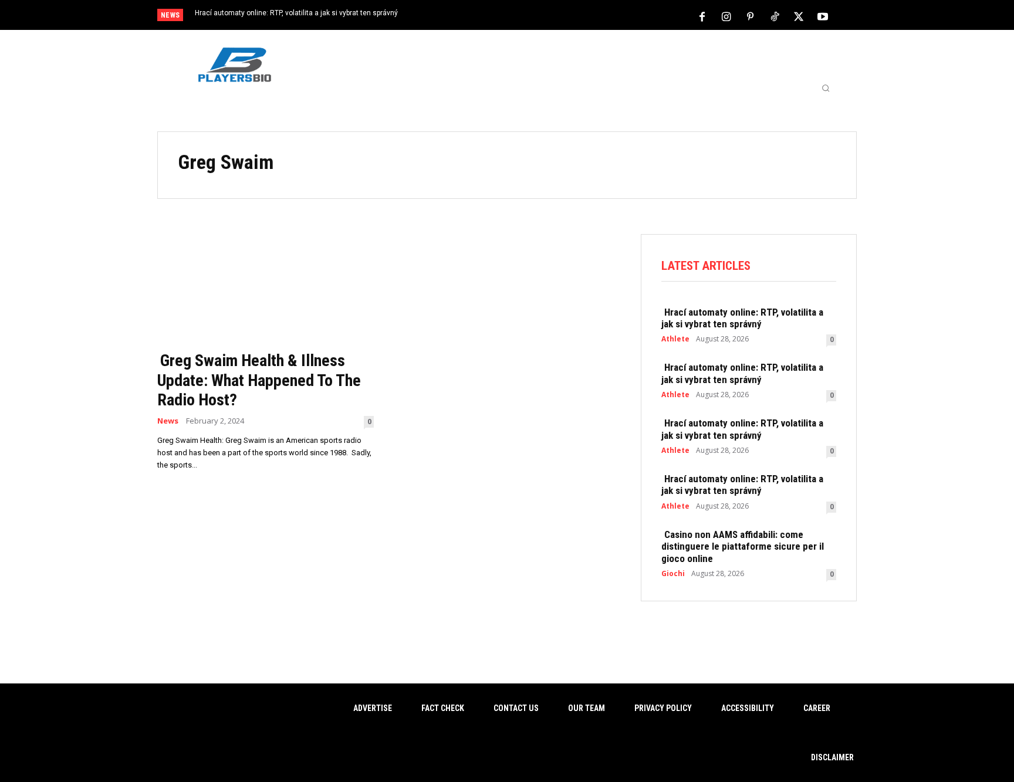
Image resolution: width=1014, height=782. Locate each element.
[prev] (527, 16)
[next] (546, 16)
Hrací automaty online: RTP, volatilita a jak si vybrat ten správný (296, 13)
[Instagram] (726, 15)
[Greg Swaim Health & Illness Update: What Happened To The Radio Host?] (265, 289)
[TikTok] (774, 15)
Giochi (673, 573)
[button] (826, 88)
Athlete (675, 339)
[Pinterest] (750, 15)
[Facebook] (702, 15)
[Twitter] (798, 15)
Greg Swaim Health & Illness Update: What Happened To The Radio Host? (259, 380)
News (167, 421)
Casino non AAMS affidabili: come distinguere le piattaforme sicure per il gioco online (742, 546)
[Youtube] (822, 15)
